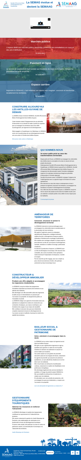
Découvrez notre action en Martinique (22, 139)
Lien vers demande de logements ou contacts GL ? (48, 386)
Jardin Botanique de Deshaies (20, 432)
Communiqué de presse (47, 199)
